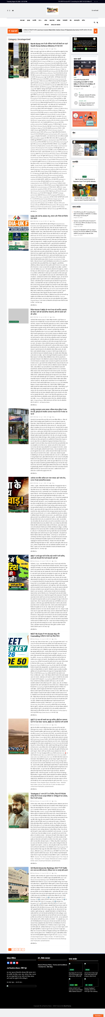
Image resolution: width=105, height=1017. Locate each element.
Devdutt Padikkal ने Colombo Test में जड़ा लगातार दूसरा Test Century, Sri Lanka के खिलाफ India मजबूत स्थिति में (90, 991)
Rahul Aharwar (36, 561)
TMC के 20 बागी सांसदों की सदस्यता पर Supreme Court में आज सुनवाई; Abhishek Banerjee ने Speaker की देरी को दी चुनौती (84, 181)
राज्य (40, 20)
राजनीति (34, 20)
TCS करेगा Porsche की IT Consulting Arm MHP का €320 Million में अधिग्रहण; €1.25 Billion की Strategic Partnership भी (85, 213)
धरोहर (45, 20)
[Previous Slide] (95, 1)
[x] (11, 11)
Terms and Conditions (60, 965)
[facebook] (8, 11)
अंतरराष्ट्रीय (76, 20)
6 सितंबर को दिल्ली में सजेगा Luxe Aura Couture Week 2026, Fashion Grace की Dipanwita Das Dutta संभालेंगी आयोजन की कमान (76, 991)
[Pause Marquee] (95, 31)
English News (55, 24)
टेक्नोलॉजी (65, 20)
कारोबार (58, 20)
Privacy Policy (47, 965)
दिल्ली (76, 984)
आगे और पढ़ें (33, 211)
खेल (71, 20)
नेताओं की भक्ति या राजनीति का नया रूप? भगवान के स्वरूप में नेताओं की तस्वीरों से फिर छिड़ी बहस (85, 200)
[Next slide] (97, 1)
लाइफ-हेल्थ (52, 20)
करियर (83, 20)
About (40, 965)
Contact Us (42, 967)
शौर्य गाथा (47, 24)
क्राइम (28, 20)
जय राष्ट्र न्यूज (35, 49)
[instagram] (10, 11)
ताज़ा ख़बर (22, 20)
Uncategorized (14, 76)
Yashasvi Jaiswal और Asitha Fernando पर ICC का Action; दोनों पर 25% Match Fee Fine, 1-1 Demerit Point (73, 1)
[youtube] (13, 11)
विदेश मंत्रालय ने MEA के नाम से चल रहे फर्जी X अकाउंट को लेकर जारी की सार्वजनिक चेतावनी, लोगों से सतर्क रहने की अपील (49, 312)
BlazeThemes (67, 1006)
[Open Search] (94, 22)
